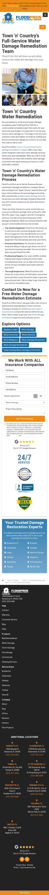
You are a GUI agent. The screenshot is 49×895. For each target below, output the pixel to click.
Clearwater (11, 548)
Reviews (5, 718)
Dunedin (33, 548)
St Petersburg (36, 562)
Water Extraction (11, 335)
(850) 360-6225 (36, 794)
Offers (5, 713)
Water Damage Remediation (15, 345)
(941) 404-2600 (12, 797)
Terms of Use (14, 435)
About (4, 704)
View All (5, 695)
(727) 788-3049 (36, 776)
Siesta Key (11, 562)
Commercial (7, 657)
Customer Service (9, 620)
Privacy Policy (25, 435)
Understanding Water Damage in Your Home (22, 350)
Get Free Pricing (24, 418)
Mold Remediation (9, 638)
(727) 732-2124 (36, 755)
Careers (5, 723)
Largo (9, 553)
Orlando (10, 557)
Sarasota (34, 557)
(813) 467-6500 (12, 773)
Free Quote (24, 893)
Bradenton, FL (12, 543)
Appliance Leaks (10, 330)
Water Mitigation (11, 340)
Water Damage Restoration (33, 340)
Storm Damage (8, 648)
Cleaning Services (9, 662)
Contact (5, 610)
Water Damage (27, 330)
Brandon (33, 543)
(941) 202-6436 (12, 755)
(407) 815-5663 (36, 815)
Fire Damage (7, 652)
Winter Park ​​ (35, 567)
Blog (4, 624)
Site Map (30, 865)
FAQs (4, 629)
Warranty (6, 615)
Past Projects (8, 728)
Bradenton (6, 671)
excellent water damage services (31, 196)
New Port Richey (37, 553)
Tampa (10, 567)
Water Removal (28, 335)
